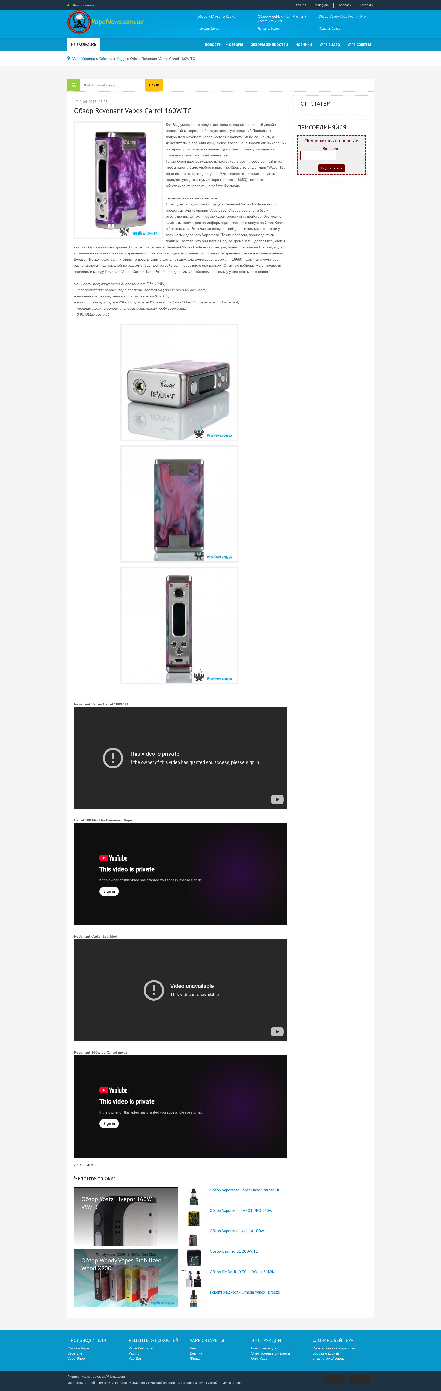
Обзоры (236, 44)
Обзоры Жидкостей (269, 44)
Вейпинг (197, 1353)
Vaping (134, 1353)
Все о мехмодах (264, 1348)
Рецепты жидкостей (153, 1340)
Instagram (322, 5)
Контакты (367, 5)
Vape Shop (76, 1358)
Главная (300, 5)
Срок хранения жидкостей (334, 1348)
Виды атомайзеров (328, 1358)
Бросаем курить (325, 1353)
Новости (213, 44)
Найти (154, 85)
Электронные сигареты (270, 1353)
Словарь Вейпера (332, 1340)
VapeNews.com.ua (105, 23)
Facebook (344, 5)
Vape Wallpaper (141, 1348)
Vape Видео (330, 44)
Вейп (194, 1348)
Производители (86, 1340)
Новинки (304, 44)
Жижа (195, 1358)
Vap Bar (135, 1358)
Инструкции (266, 1340)
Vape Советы (359, 44)
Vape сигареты (207, 1340)
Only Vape (259, 1358)
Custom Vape (78, 1348)
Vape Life (74, 1353)
